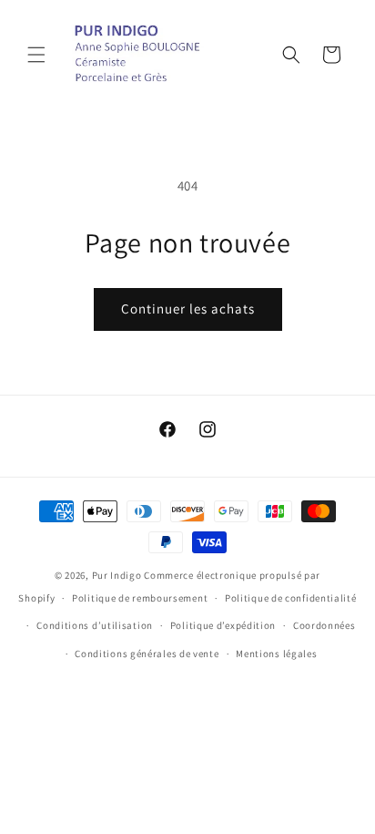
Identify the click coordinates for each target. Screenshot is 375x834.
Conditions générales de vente (146, 653)
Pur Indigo (117, 575)
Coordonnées (324, 625)
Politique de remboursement (140, 598)
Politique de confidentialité (291, 598)
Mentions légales (276, 653)
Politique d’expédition (223, 625)
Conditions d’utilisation (94, 625)
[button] (36, 55)
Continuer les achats (188, 308)
